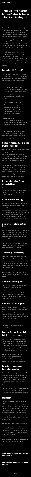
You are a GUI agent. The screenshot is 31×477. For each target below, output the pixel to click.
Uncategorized (7, 446)
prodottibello (9, 3)
